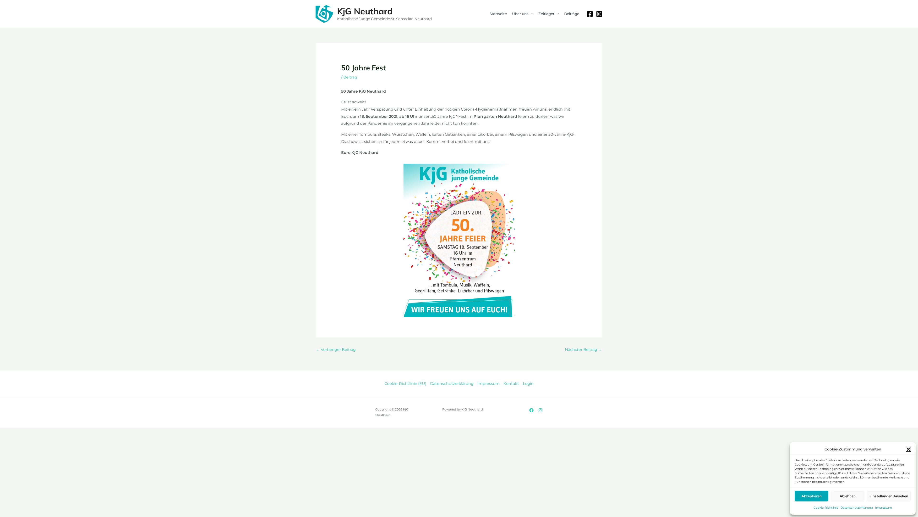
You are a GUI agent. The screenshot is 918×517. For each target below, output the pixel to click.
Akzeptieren (811, 496)
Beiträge (571, 13)
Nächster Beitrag (583, 349)
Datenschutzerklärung (857, 507)
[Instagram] (599, 14)
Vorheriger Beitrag (336, 349)
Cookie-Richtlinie (826, 507)
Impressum (883, 507)
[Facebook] (590, 14)
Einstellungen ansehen (888, 496)
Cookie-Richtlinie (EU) (405, 383)
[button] (908, 449)
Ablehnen (848, 496)
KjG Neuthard (365, 11)
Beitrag (350, 77)
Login (528, 383)
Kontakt (511, 383)
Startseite (498, 13)
